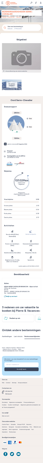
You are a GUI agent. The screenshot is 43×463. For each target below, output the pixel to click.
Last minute (18, 336)
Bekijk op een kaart (11, 296)
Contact (8, 382)
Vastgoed (11, 427)
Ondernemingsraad (24, 429)
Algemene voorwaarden (15, 402)
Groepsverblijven (22, 382)
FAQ (3, 382)
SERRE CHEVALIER (24, 194)
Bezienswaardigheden (32, 336)
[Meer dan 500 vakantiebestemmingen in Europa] (11, 3)
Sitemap (14, 382)
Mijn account (5, 416)
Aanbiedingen (7, 336)
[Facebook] (6, 454)
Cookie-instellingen (13, 405)
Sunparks (13, 424)
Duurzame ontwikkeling (21, 427)
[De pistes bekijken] (12, 89)
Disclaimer (5, 402)
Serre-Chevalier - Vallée (11, 17)
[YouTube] (18, 454)
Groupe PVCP (21, 424)
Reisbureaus (12, 432)
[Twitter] (12, 454)
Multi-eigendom (13, 429)
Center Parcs (5, 424)
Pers (31, 427)
